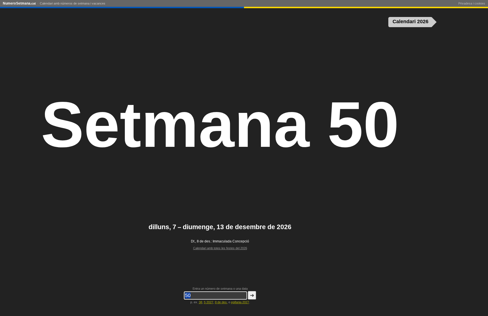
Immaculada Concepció (231, 241)
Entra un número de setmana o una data (220, 288)
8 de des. (221, 302)
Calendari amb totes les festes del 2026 (220, 248)
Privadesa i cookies (471, 3)
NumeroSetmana (19, 3)
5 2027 (208, 302)
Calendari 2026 (410, 21)
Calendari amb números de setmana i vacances (72, 3)
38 (200, 302)
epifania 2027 (240, 302)
